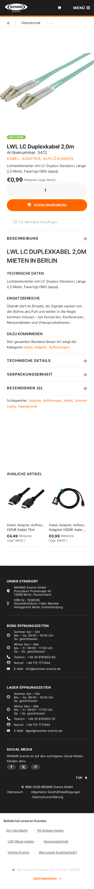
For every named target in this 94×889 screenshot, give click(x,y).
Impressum (15, 792)
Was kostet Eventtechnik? (58, 852)
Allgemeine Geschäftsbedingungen (55, 792)
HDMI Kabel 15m (21, 529)
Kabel (68, 400)
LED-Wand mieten (21, 841)
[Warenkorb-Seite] (59, 7)
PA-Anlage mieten (50, 830)
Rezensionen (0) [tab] (25, 388)
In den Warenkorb (50, 205)
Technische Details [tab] (29, 360)
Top (79, 778)
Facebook (11, 767)
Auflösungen (52, 400)
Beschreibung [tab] (22, 238)
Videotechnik (31, 23)
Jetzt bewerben (47, 878)
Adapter (35, 400)
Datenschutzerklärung (47, 797)
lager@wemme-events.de (44, 730)
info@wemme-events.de (43, 669)
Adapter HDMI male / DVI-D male (68, 529)
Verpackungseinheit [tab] (30, 374)
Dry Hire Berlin (17, 830)
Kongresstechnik (56, 841)
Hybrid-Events (18, 852)
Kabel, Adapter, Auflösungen (40, 158)
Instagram (35, 767)
